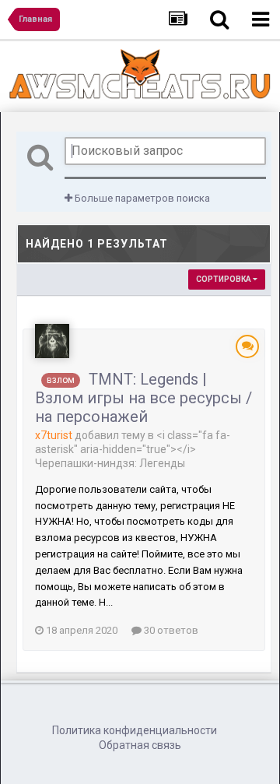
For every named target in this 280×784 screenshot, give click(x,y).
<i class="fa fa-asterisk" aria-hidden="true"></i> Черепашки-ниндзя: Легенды (132, 449)
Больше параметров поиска (141, 198)
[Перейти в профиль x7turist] (52, 341)
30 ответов (170, 630)
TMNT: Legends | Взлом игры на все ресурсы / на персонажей (143, 398)
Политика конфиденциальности (134, 730)
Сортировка (224, 279)
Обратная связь (140, 745)
